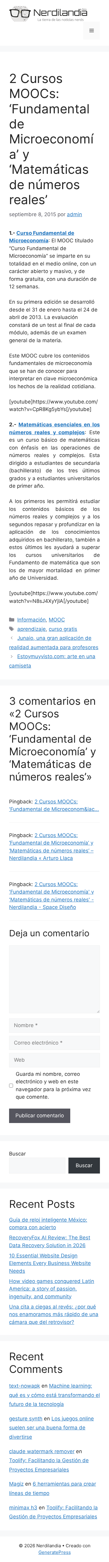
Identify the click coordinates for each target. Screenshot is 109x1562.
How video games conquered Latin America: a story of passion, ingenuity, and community (51, 1289)
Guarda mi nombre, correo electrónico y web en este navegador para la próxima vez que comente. (53, 1085)
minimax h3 (23, 1508)
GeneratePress (54, 1552)
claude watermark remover (41, 1451)
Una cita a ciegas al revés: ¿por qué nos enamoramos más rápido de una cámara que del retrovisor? (53, 1314)
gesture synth (25, 1419)
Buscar (17, 1154)
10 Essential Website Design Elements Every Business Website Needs (50, 1263)
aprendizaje (31, 629)
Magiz (16, 1484)
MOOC (57, 620)
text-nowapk (24, 1386)
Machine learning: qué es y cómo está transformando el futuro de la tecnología (54, 1395)
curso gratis (63, 629)
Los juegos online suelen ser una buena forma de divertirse (51, 1428)
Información (31, 620)
